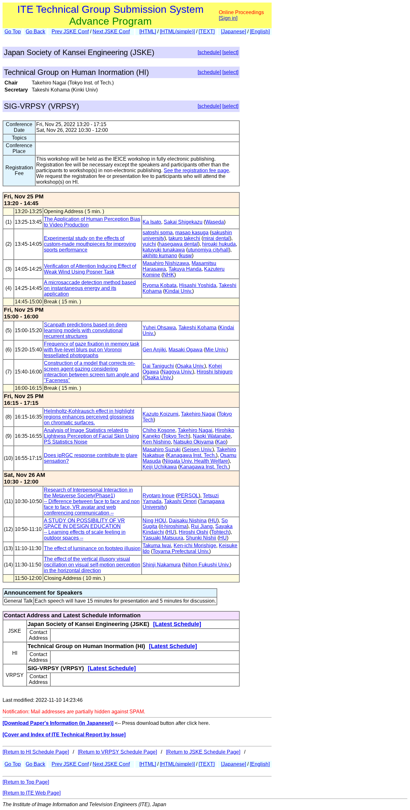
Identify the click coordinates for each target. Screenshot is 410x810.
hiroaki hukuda (219, 244)
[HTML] (147, 31)
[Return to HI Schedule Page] (36, 752)
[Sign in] (228, 18)
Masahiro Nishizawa (166, 263)
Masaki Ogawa (185, 349)
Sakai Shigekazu (183, 222)
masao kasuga (192, 232)
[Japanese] (233, 31)
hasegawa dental (178, 244)
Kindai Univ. (178, 291)
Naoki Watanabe (212, 436)
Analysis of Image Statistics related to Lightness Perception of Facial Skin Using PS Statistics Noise (91, 436)
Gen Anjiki (154, 349)
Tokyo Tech (176, 436)
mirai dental (216, 238)
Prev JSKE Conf (70, 31)
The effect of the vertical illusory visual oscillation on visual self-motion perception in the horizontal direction (92, 564)
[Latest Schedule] (177, 624)
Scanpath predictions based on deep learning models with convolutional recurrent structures (85, 330)
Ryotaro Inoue (159, 495)
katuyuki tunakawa (164, 250)
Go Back (35, 31)
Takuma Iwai (157, 545)
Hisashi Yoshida (197, 285)
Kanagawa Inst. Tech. (191, 455)
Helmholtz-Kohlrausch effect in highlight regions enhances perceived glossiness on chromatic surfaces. (89, 416)
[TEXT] (207, 31)
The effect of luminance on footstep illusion (92, 548)
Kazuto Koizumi (160, 414)
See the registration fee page (196, 170)
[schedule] (209, 52)
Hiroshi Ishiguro (215, 371)
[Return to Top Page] (26, 782)
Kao (221, 442)
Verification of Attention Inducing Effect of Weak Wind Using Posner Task (90, 269)
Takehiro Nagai (198, 414)
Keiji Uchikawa (160, 466)
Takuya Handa (184, 269)
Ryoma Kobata (159, 285)
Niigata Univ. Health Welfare (196, 461)
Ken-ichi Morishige (195, 545)
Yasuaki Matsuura (163, 538)
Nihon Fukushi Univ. (207, 564)
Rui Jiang (202, 526)
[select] (230, 52)
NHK (168, 274)
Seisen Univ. (198, 449)
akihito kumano (160, 255)
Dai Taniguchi (158, 366)
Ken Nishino (157, 442)
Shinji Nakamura (162, 564)
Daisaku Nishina (188, 520)
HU (213, 520)
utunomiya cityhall (208, 250)
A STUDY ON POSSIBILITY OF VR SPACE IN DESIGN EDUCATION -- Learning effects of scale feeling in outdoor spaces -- (85, 529)
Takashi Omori (180, 501)
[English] (260, 31)
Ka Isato (152, 222)
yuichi (149, 244)
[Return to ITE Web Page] (32, 793)
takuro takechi (184, 238)
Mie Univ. (215, 349)
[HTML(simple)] (177, 31)
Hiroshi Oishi (193, 532)
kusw (186, 255)
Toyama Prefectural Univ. (180, 551)
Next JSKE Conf (111, 31)
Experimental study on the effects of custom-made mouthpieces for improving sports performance (90, 244)
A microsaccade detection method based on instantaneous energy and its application (90, 288)
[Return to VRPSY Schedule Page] (117, 752)
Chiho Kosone (159, 430)
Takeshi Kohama (197, 327)
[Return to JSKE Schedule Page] (203, 752)
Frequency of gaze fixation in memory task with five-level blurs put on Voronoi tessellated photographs (91, 349)
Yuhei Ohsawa (159, 327)
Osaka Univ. (190, 366)
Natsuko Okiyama (193, 442)
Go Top (12, 31)
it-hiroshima (173, 526)
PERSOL (188, 495)
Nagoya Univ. (177, 371)
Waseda (214, 222)
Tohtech (220, 532)
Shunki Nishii (201, 538)
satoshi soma (158, 232)
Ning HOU (154, 520)
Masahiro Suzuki (162, 449)
